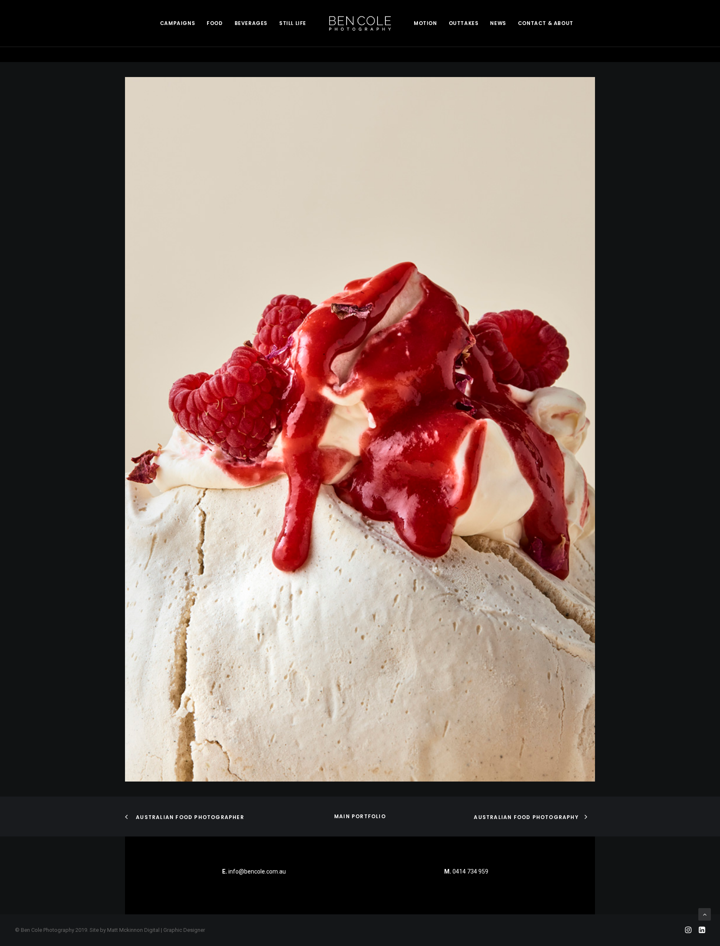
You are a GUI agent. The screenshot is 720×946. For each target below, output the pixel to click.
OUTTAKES (464, 23)
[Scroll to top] (704, 914)
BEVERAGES (251, 23)
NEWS (498, 23)
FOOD (214, 23)
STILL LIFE (292, 23)
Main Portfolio (360, 816)
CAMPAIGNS (177, 23)
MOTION (425, 23)
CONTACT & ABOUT (545, 23)
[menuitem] (177, 23)
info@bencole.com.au (254, 871)
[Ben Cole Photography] (360, 23)
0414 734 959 (470, 871)
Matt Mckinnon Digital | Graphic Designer (156, 930)
